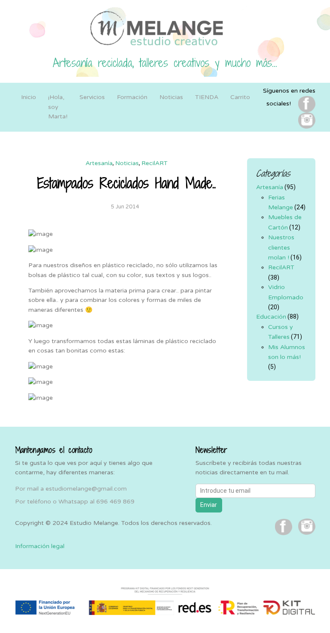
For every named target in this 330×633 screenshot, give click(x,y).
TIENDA (206, 97)
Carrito (240, 97)
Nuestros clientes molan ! (281, 247)
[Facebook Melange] (306, 103)
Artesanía (99, 163)
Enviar (208, 504)
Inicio (28, 97)
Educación (271, 316)
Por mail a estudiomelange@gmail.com (71, 488)
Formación (132, 97)
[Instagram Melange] (306, 120)
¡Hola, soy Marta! (57, 106)
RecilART (154, 163)
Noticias (171, 97)
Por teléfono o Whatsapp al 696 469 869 (74, 501)
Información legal (39, 546)
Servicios (92, 97)
